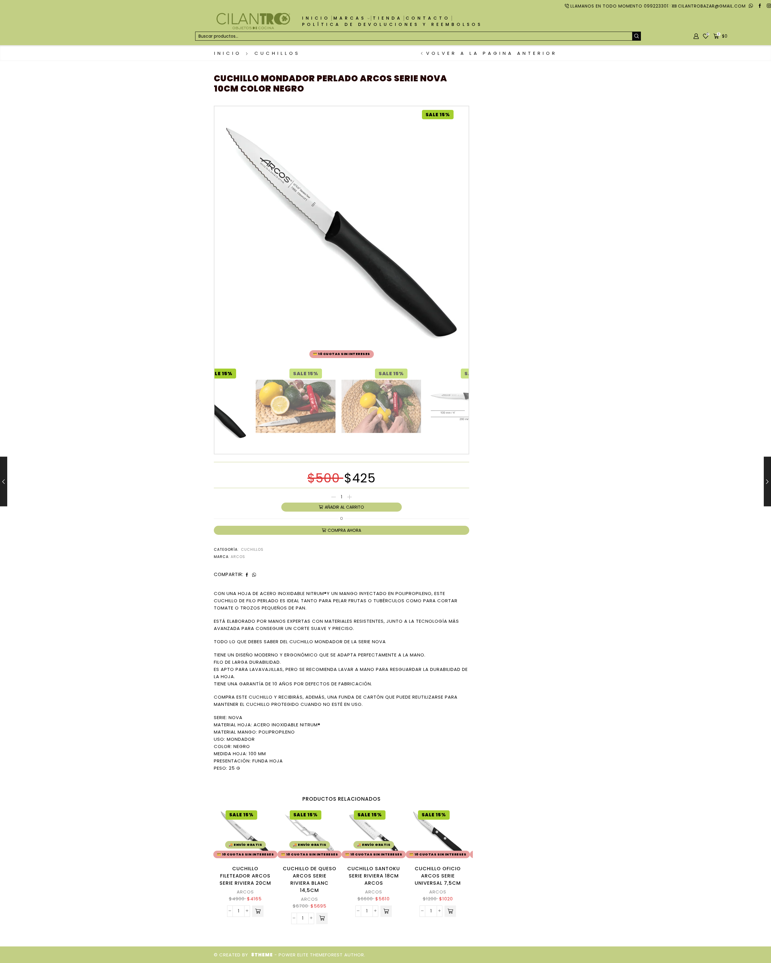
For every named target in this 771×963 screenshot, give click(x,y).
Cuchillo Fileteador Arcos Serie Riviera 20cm (245, 876)
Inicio (316, 18)
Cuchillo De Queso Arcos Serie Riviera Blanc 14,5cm (309, 879)
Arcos (238, 556)
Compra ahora (344, 530)
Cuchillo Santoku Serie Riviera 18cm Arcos (373, 876)
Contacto (428, 18)
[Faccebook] (760, 6)
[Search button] (636, 36)
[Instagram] (769, 6)
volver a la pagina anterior (491, 53)
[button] (258, 911)
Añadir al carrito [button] (261, 834)
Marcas (349, 18)
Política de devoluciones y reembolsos (392, 24)
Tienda (387, 18)
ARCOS (245, 892)
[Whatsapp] (751, 6)
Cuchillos (277, 53)
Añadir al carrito (344, 507)
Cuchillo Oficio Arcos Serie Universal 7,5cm (438, 876)
